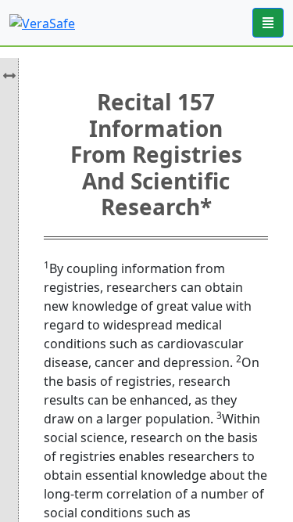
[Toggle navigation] (268, 23)
